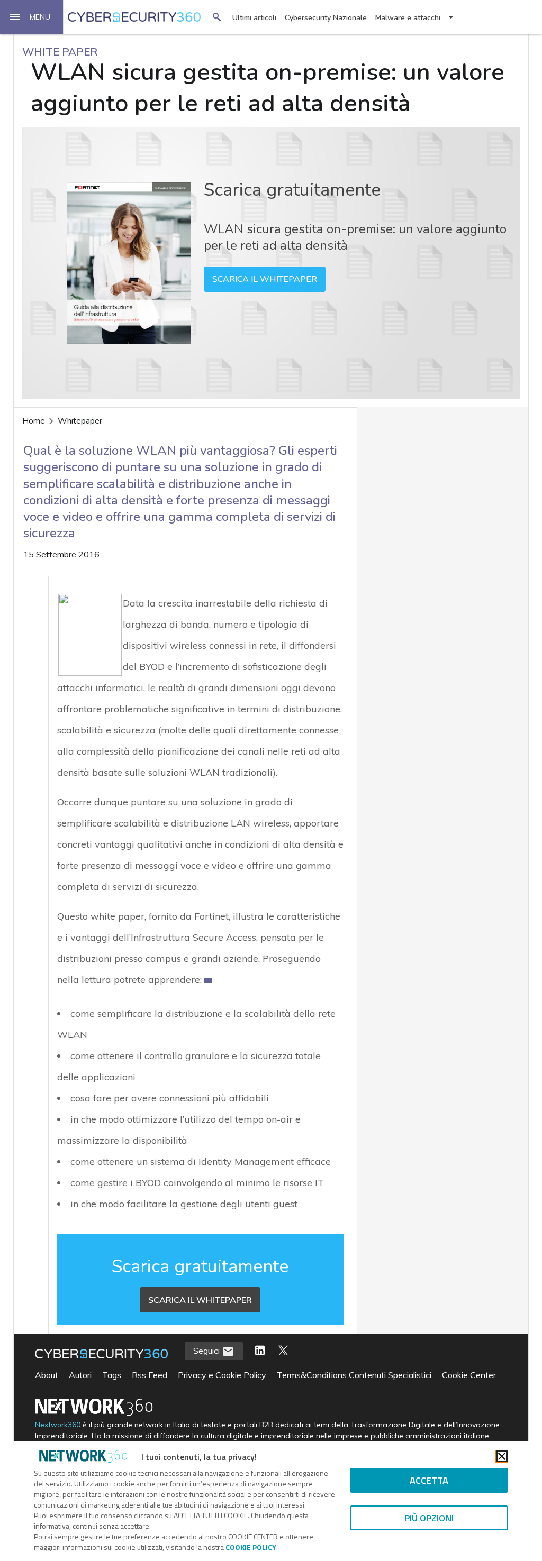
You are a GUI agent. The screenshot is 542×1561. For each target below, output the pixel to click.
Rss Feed (149, 1375)
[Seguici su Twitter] (283, 1351)
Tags (111, 1375)
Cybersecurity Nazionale (326, 18)
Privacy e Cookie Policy (222, 1375)
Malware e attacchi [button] (407, 18)
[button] (32, 17)
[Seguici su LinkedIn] (260, 1351)
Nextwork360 (57, 1425)
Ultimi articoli (254, 18)
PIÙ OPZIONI (429, 1518)
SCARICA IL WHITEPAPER (264, 279)
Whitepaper (80, 421)
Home (33, 421)
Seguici (207, 1350)
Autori (80, 1375)
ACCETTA (429, 1480)
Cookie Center (469, 1375)
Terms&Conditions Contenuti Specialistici (354, 1375)
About (46, 1375)
